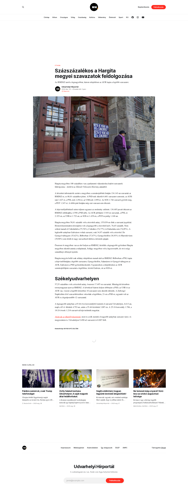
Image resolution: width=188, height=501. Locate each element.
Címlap (46, 17)
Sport (121, 17)
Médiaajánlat (79, 448)
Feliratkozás (159, 7)
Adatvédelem (92, 448)
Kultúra (92, 17)
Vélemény (102, 17)
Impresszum (66, 448)
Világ (73, 17)
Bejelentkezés (143, 7)
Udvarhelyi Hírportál (70, 87)
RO (127, 17)
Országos (64, 17)
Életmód (112, 17)
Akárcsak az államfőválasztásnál (68, 316)
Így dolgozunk (106, 448)
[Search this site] (23, 7)
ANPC (125, 448)
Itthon (54, 17)
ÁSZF (117, 448)
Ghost (163, 448)
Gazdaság (82, 17)
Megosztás (66, 91)
